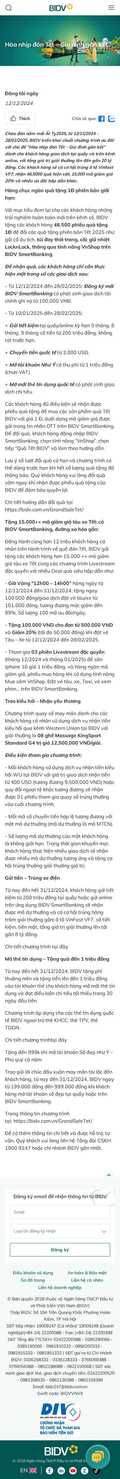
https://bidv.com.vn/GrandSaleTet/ (44, 509)
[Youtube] (73, 1470)
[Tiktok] (96, 1470)
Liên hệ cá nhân (87, 1280)
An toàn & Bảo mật (87, 1273)
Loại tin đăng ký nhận (35, 1231)
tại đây (60, 946)
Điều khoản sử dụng (33, 1273)
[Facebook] (49, 1470)
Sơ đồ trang (33, 1280)
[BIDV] (60, 1450)
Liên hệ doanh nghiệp (60, 1287)
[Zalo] (84, 1470)
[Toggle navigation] (111, 7)
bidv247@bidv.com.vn (66, 1386)
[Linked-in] (61, 1470)
